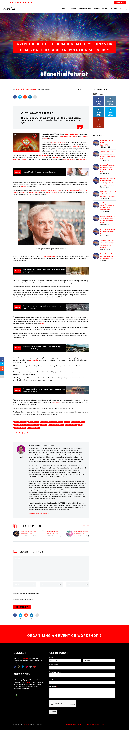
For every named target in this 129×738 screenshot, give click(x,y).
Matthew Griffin (19, 89)
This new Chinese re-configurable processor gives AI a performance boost (107, 155)
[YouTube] (23, 2)
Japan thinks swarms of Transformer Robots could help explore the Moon (107, 219)
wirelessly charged (69, 160)
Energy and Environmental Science (51, 190)
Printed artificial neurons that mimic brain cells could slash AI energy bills (107, 168)
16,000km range (57, 157)
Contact (73, 9)
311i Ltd (26, 725)
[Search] (125, 9)
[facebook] (15, 667)
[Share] (26, 2)
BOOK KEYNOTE (120, 2)
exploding (24, 186)
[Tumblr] (22, 433)
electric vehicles (44, 155)
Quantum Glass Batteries (56, 424)
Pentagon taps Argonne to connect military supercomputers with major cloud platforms (107, 182)
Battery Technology (20, 421)
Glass (67, 421)
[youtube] (34, 667)
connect (74, 136)
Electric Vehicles (33, 421)
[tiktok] (27, 667)
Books (64, 9)
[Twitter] (15, 2)
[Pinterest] (19, 433)
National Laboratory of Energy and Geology (26, 424)
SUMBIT (53, 712)
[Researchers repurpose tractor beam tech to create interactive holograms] (70, 534)
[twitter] (30, 667)
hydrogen (16, 160)
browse (45, 138)
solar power (24, 160)
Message (53, 686)
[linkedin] (23, 667)
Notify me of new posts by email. (23, 599)
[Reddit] (27, 433)
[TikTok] (31, 2)
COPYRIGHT (77, 725)
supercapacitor (33, 360)
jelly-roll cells (57, 402)
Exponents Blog (85, 9)
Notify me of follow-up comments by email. (26, 593)
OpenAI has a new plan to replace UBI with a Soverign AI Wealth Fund (108, 194)
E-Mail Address (54, 665)
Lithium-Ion (75, 146)
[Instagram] (18, 2)
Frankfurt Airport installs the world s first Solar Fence (107, 232)
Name (51, 657)
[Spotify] (28, 2)
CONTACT (69, 725)
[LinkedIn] (13, 2)
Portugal (22, 192)
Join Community (116, 9)
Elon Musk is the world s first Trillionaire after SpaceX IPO (107, 143)
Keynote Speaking (100, 9)
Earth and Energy (31, 89)
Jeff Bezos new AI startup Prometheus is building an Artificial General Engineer (107, 206)
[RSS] (20, 2)
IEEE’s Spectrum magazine (48, 256)
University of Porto (34, 192)
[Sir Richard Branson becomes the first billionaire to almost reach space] (43, 534)
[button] (84, 524)
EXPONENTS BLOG (88, 725)
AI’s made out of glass (58, 142)
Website (52, 679)
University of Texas (51, 192)
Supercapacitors (71, 424)
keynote (85, 136)
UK (80, 424)
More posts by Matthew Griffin (39, 513)
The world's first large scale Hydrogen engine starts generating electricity (107, 244)
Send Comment (21, 607)
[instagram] (19, 667)
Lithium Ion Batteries (78, 421)
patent (42, 324)
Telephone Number (55, 672)
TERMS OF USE (99, 725)
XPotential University (65, 136)
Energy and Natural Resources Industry (51, 421)
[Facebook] (10, 2)
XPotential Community (72, 134)
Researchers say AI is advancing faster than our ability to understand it (108, 256)
